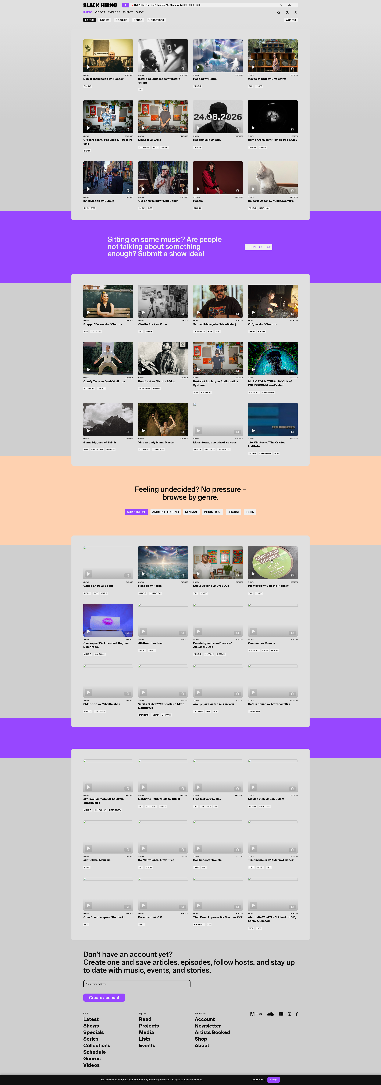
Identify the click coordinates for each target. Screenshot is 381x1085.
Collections (156, 20)
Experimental (268, 392)
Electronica (100, 810)
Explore (114, 12)
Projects (149, 1026)
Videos (100, 12)
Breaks (87, 151)
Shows (104, 20)
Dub (250, 86)
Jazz (150, 208)
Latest (89, 20)
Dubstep (197, 147)
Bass (196, 392)
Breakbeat (143, 715)
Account (205, 1019)
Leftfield (110, 450)
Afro (251, 928)
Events (128, 12)
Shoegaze (221, 654)
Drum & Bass (89, 208)
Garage (262, 147)
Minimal (191, 512)
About (202, 1045)
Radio (87, 12)
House (155, 147)
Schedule (94, 1052)
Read (145, 1019)
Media (146, 1032)
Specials (121, 20)
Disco (196, 867)
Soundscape (100, 654)
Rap (209, 924)
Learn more (258, 1080)
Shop (140, 12)
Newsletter (208, 1026)
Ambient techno (165, 512)
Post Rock (209, 654)
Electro (262, 331)
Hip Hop (87, 593)
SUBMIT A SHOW (258, 247)
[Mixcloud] (256, 1014)
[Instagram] (289, 1014)
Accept (273, 1080)
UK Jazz (152, 650)
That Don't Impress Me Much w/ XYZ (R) (173, 5)
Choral (234, 512)
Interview (198, 711)
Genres (291, 20)
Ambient (197, 86)
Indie (276, 453)
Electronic (144, 147)
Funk (210, 331)
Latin (250, 512)
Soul (218, 331)
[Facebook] (297, 1014)
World (104, 593)
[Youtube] (281, 1014)
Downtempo (199, 331)
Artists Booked (212, 1032)
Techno (87, 86)
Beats (251, 867)
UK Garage (166, 715)
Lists (144, 1039)
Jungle (163, 806)
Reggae (259, 86)
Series (137, 20)
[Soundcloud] (270, 1014)
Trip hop (101, 389)
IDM (140, 90)
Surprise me (136, 512)
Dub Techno (96, 331)
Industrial (212, 512)
